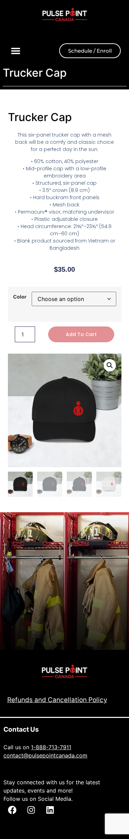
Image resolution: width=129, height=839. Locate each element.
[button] (15, 50)
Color (19, 296)
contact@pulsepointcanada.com (45, 755)
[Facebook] (12, 809)
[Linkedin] (49, 809)
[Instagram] (31, 809)
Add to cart (81, 334)
